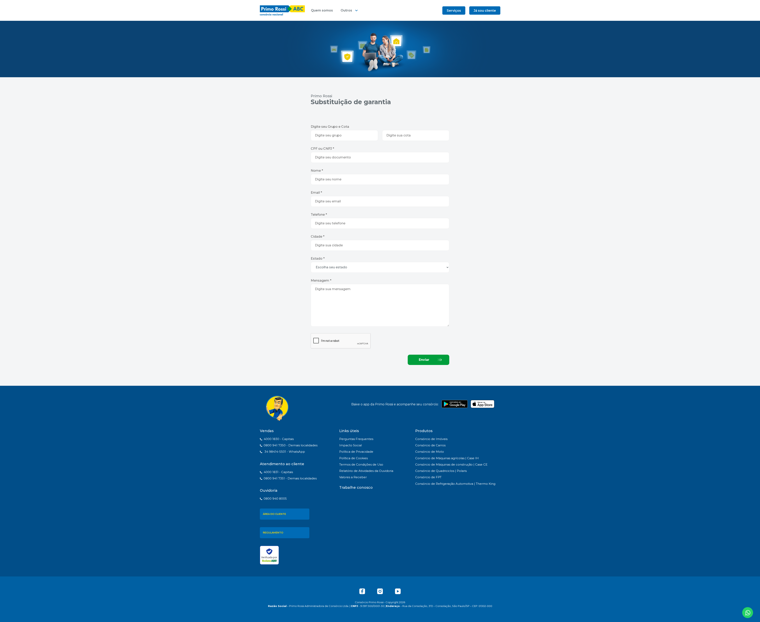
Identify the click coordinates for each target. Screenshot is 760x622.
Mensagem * (321, 280)
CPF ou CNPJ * (322, 148)
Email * (316, 192)
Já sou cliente (485, 10)
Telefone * (319, 214)
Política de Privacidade (356, 451)
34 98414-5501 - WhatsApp (284, 451)
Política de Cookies (353, 458)
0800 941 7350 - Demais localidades (290, 445)
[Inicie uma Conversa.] (747, 612)
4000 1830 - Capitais (279, 439)
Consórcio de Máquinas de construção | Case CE (451, 464)
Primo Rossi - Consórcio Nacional (282, 10)
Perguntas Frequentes (356, 439)
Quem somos (322, 10)
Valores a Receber (353, 477)
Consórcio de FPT (428, 477)
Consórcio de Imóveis (431, 439)
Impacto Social (350, 445)
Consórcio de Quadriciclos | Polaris (441, 471)
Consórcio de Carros (430, 445)
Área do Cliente (274, 513)
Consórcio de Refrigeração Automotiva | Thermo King (455, 484)
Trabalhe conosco (356, 487)
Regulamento (273, 532)
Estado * (318, 258)
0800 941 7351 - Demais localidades (290, 478)
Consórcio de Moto (429, 451)
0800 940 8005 (275, 498)
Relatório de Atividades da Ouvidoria (366, 471)
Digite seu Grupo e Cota (330, 127)
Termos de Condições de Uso (361, 464)
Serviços (454, 10)
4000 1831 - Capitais (278, 472)
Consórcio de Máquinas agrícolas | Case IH (447, 458)
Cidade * (317, 236)
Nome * (317, 170)
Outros (346, 10)
